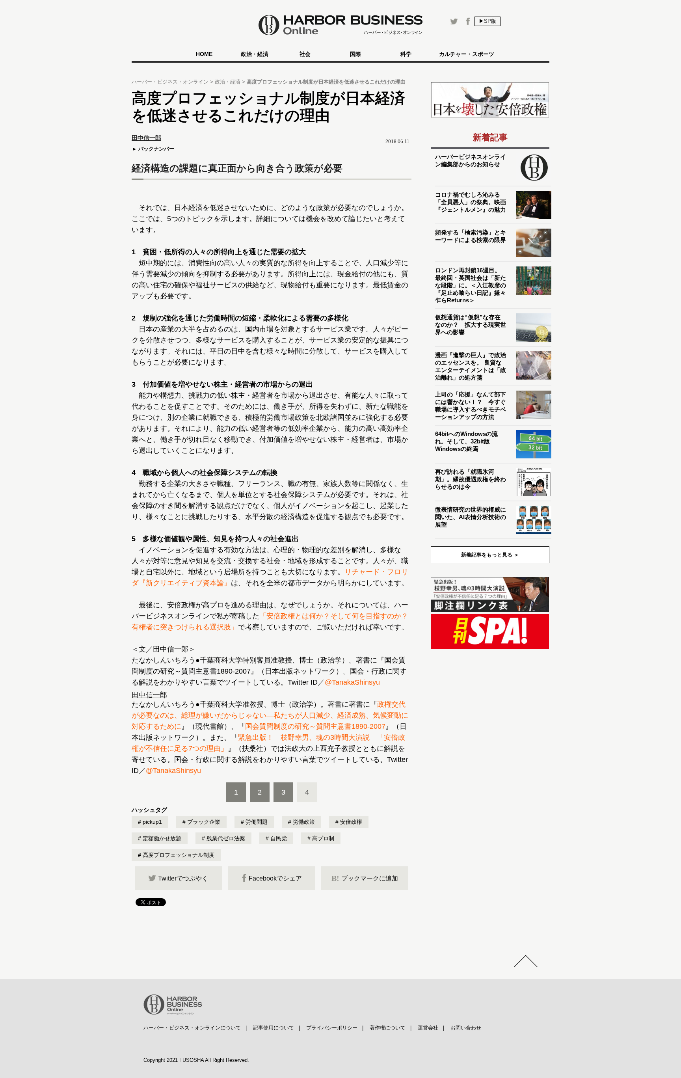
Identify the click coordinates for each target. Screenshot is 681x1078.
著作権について (388, 1028)
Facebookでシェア (275, 878)
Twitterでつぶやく (183, 878)
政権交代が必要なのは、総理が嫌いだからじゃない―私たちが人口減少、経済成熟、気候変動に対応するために (270, 715)
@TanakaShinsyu (352, 682)
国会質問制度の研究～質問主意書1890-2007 (315, 726)
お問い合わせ (465, 1028)
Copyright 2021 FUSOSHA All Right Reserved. (196, 1060)
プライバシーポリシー (331, 1028)
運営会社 (428, 1028)
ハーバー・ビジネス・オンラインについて (192, 1028)
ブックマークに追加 (364, 878)
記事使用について (273, 1028)
